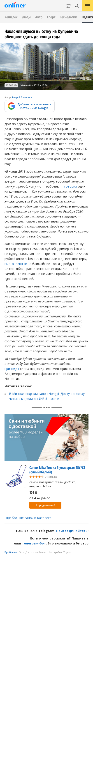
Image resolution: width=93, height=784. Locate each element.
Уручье (67, 552)
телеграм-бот (34, 543)
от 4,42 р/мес (39, 498)
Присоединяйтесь (72, 531)
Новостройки (55, 552)
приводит (12, 368)
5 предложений (45, 505)
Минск (42, 552)
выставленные (16, 264)
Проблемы (11, 552)
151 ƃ (33, 492)
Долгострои (32, 552)
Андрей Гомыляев (22, 97)
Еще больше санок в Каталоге (28, 518)
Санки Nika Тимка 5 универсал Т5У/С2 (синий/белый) (57, 470)
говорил (70, 186)
